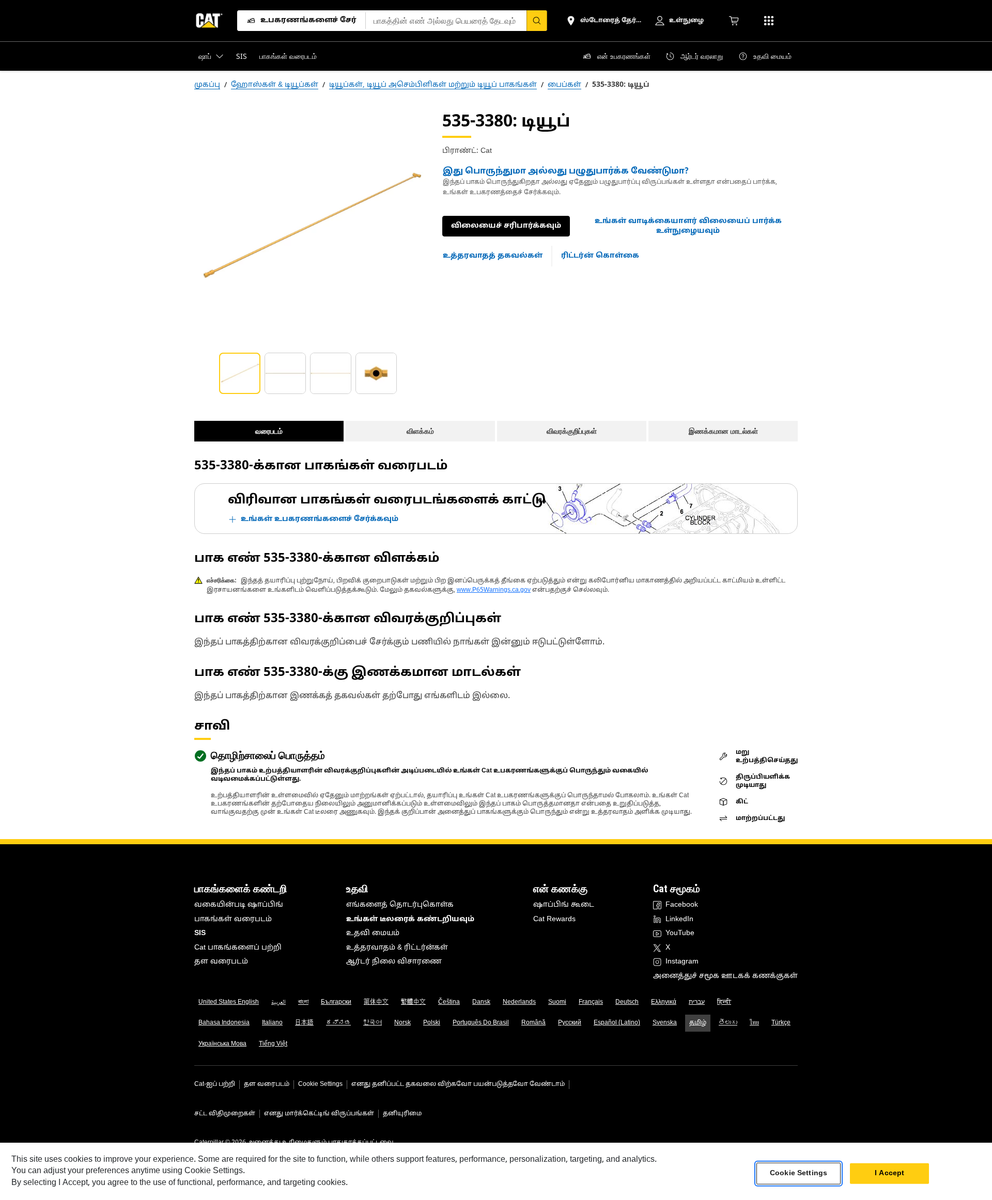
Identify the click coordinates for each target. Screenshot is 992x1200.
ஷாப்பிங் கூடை (563, 905)
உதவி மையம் (372, 933)
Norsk (402, 1023)
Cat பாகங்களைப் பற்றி (238, 947)
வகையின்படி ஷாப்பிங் (238, 905)
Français (591, 1002)
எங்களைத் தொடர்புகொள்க (400, 905)
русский (569, 1023)
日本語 (304, 1023)
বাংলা (303, 1002)
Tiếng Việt (273, 1044)
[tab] (239, 373)
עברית (697, 1002)
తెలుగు (728, 1023)
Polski (431, 1023)
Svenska (665, 1023)
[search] (536, 20)
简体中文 (376, 1002)
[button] (688, 226)
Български (336, 1002)
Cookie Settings (320, 1084)
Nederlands (519, 1002)
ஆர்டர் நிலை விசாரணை (394, 961)
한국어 (372, 1023)
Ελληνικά (663, 1002)
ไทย (754, 1023)
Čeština (449, 1002)
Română (533, 1023)
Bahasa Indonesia (224, 1023)
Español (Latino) (617, 1023)
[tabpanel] (310, 226)
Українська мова (222, 1044)
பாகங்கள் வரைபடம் (233, 919)
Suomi (557, 1002)
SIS (200, 933)
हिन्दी (724, 1002)
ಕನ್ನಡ (338, 1023)
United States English (228, 1002)
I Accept (889, 1173)
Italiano (272, 1023)
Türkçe (781, 1023)
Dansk (481, 1002)
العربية (278, 1002)
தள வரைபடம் (221, 961)
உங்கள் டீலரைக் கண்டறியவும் (410, 919)
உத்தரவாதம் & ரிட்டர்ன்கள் (397, 947)
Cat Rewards (554, 919)
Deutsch (627, 1002)
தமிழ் (697, 1023)
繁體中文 (413, 1002)
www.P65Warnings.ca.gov (494, 590)
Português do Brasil (481, 1023)
